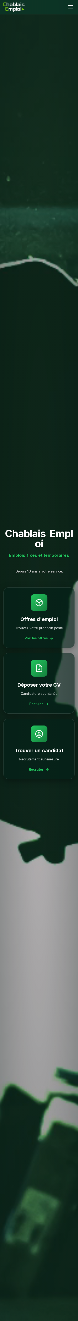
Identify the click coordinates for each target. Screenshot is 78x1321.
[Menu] (70, 7)
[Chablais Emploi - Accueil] (13, 7)
